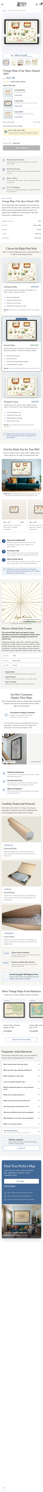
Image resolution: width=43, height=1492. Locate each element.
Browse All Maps (9, 1186)
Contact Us (21, 1148)
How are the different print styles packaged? (19, 1112)
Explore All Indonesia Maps (21, 1039)
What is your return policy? (13, 1124)
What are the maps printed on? (14, 1095)
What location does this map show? (16, 1064)
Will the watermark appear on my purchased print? (18, 1088)
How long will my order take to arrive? (16, 1106)
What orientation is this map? (14, 1076)
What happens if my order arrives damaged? (19, 1118)
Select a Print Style (21, 148)
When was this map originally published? (18, 1070)
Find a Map (21, 1181)
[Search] (36, 4)
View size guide (36, 122)
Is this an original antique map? (14, 1082)
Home (4, 10)
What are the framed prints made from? (17, 1100)
